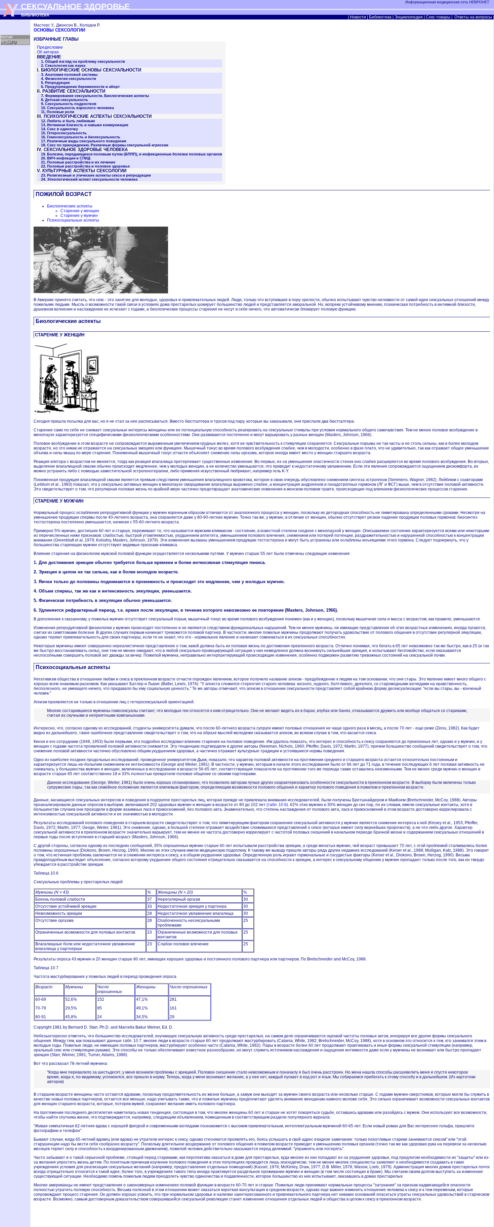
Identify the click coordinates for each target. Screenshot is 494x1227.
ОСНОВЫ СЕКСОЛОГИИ (59, 30)
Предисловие (50, 47)
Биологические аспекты (69, 206)
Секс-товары (438, 17)
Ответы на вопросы (473, 17)
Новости (358, 17)
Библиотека (380, 17)
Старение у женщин (79, 210)
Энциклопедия (409, 17)
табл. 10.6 (277, 804)
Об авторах (48, 52)
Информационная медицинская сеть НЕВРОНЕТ (447, 2)
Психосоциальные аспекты (73, 220)
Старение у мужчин (79, 215)
